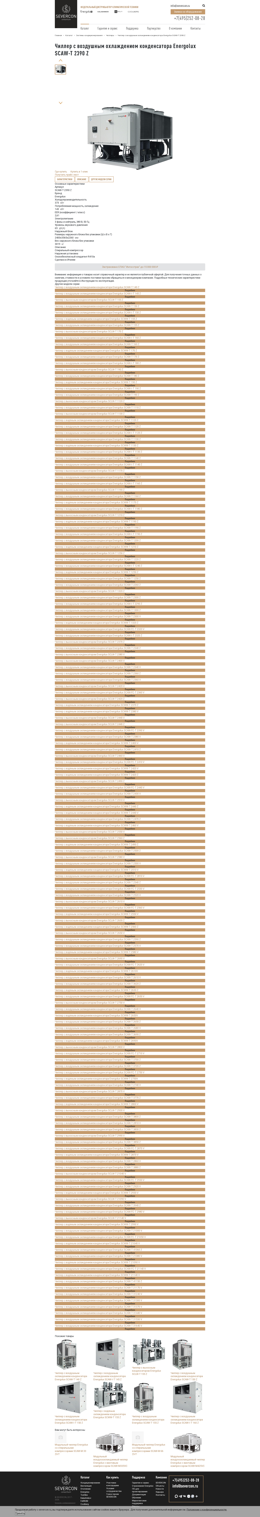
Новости (160, 1489)
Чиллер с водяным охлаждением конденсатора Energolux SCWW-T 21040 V (97, 1243)
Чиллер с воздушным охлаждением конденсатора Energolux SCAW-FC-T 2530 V (99, 888)
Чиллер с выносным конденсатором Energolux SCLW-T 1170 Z (90, 470)
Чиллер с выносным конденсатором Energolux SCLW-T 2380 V (90, 654)
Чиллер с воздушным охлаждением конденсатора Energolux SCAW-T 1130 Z (98, 439)
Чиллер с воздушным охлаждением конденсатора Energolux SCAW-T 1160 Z (98, 496)
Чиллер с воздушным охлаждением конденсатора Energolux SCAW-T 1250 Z (98, 578)
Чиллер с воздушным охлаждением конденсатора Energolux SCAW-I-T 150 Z (98, 312)
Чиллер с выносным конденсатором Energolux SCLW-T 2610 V (90, 901)
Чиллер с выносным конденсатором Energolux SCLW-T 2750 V (90, 1002)
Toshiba (84, 1495)
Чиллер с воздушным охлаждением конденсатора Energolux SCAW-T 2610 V (98, 977)
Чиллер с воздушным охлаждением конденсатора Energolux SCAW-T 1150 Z (98, 477)
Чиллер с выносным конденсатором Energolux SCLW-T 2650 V (90, 933)
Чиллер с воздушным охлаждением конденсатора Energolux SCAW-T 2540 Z (98, 882)
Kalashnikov (86, 1498)
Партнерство (153, 28)
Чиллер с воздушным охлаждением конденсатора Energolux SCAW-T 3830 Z (98, 1129)
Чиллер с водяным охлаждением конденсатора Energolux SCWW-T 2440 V (96, 812)
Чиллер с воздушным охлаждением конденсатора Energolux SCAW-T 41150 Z (98, 1281)
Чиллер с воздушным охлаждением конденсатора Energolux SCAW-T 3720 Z (98, 1066)
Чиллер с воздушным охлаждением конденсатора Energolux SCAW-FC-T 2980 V (99, 1211)
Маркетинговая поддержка (139, 1502)
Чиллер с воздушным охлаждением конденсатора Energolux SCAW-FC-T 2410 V (99, 762)
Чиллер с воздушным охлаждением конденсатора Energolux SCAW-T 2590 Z (98, 939)
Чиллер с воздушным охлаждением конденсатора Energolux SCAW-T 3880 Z (98, 1167)
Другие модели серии (101, 179)
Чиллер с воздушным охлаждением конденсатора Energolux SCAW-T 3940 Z (98, 1205)
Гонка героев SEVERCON (112, 1495)
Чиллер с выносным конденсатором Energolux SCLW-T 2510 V (90, 800)
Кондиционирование (90, 1483)
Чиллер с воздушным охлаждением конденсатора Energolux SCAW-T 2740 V (98, 1085)
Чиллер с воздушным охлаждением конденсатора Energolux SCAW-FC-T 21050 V (100, 1237)
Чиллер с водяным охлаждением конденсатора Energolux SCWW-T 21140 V (97, 1275)
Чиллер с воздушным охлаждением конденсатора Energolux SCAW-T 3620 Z (98, 983)
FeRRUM (84, 1501)
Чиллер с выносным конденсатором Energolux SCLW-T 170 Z (89, 331)
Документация (139, 1494)
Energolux (85, 1492)
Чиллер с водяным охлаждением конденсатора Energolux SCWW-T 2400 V (96, 743)
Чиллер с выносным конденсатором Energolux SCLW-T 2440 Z (90, 724)
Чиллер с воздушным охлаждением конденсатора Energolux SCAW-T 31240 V (98, 1294)
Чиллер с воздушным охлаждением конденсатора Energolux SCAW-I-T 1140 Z (98, 464)
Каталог (85, 28)
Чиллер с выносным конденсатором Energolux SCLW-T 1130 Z (90, 413)
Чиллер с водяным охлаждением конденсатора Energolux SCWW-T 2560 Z (96, 926)
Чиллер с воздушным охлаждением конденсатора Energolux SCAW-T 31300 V (98, 1300)
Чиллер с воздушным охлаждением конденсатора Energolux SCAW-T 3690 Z (98, 1034)
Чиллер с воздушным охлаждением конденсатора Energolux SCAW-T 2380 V (98, 736)
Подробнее (130, 290)
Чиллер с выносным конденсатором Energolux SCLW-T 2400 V (90, 660)
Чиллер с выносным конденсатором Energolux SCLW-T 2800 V (90, 1047)
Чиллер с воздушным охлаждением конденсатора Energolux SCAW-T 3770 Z (98, 1097)
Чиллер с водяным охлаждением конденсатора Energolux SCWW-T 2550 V (96, 914)
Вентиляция (86, 1486)
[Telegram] (180, 1495)
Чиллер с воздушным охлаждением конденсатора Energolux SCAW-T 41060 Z (98, 1249)
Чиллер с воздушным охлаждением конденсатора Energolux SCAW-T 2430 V (98, 793)
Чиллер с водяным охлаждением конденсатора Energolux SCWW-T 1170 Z (96, 502)
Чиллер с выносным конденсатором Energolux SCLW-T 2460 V (90, 755)
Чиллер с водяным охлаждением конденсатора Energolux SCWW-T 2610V (96, 971)
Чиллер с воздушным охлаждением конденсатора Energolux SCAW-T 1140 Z (98, 458)
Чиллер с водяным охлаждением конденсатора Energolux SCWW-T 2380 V (96, 711)
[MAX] (176, 1495)
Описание (81, 179)
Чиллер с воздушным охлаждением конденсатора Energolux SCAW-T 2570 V (98, 945)
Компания (161, 1477)
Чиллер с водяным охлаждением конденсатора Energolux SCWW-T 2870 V (96, 1154)
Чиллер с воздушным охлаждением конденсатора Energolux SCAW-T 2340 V (98, 667)
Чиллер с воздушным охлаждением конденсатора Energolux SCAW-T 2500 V (98, 863)
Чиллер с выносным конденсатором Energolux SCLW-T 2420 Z (90, 698)
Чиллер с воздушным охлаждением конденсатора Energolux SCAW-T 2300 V (98, 616)
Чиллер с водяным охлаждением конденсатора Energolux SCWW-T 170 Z (96, 350)
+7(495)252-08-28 (189, 18)
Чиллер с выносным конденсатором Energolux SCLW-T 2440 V (90, 717)
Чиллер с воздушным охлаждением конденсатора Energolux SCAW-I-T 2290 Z (98, 603)
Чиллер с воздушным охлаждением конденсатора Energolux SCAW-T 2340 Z (98, 648)
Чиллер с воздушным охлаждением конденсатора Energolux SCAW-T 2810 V (98, 1123)
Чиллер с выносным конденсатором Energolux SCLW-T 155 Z (89, 299)
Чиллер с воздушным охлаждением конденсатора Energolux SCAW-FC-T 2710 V (99, 1053)
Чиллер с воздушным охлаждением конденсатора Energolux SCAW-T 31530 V (98, 1319)
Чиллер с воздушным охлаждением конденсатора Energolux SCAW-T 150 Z (97, 306)
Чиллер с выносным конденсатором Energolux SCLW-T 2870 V (90, 1091)
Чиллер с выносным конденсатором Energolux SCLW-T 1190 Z (90, 489)
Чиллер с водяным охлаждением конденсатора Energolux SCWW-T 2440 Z (96, 806)
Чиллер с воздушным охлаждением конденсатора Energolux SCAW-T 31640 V (98, 1325)
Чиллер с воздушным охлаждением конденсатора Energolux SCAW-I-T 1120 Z (98, 432)
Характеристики (64, 179)
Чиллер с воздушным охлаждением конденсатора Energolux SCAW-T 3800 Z (98, 1116)
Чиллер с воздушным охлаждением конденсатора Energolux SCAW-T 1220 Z (98, 559)
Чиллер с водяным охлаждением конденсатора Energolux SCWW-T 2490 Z (96, 844)
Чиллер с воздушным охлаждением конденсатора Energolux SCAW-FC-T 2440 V (99, 787)
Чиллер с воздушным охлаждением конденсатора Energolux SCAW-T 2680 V (98, 1028)
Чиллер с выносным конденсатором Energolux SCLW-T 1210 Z (90, 515)
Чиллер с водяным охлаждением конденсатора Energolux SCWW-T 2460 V (96, 825)
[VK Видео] (188, 1495)
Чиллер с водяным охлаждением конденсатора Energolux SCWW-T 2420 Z (96, 774)
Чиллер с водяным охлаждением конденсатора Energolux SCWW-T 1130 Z (96, 445)
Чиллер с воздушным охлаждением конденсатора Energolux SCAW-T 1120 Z (98, 426)
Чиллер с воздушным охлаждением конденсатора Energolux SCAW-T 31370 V (98, 1306)
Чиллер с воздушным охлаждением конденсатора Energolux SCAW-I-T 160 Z (98, 337)
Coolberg (85, 1504)
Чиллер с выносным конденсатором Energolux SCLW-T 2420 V (90, 686)
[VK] (184, 1495)
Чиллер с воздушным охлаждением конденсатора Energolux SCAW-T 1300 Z (98, 610)
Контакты (196, 28)
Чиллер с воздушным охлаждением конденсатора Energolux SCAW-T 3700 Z (98, 1059)
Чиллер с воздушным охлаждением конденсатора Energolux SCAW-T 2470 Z (98, 819)
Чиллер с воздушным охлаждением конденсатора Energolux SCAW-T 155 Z (97, 325)
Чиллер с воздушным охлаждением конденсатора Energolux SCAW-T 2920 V (98, 1186)
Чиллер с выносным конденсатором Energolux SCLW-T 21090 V (90, 1199)
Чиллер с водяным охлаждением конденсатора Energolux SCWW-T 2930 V (96, 1192)
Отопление (86, 1489)
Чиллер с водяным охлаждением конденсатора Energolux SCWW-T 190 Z (96, 382)
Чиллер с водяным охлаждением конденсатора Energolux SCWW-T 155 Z (96, 318)
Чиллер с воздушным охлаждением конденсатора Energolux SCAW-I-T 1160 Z (98, 483)
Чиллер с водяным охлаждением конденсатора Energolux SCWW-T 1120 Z (96, 420)
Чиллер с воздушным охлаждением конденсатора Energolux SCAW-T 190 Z (97, 394)
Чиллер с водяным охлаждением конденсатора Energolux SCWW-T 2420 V (96, 768)
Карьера (160, 1492)
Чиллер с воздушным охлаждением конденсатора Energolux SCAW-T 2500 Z (98, 850)
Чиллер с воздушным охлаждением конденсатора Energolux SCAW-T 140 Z (97, 287)
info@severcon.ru (180, 5)
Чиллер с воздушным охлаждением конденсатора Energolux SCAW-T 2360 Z (98, 673)
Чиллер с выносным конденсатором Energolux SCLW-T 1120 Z (90, 401)
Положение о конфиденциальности (65, 1503)
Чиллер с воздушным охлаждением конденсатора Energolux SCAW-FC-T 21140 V (100, 1268)
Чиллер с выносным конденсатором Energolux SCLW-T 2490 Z (90, 781)
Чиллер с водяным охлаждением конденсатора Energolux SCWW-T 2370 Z (96, 705)
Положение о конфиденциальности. (121, 1511)
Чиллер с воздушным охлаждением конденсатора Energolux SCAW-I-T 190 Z (98, 388)
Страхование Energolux (142, 1486)
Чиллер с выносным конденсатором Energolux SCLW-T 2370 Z (90, 641)
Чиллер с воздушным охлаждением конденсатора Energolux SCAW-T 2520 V (98, 895)
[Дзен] (196, 1495)
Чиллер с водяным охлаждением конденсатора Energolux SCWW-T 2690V (96, 1040)
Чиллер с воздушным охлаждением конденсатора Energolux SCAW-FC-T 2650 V (99, 996)
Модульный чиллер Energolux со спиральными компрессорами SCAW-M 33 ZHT (71, 1449)
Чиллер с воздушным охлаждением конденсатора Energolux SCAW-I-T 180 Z (98, 363)
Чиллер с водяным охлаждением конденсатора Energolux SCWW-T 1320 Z (96, 622)
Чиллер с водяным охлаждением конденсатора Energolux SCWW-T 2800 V (96, 1104)
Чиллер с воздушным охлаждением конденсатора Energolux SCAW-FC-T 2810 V (99, 876)
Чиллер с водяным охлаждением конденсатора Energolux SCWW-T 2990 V (96, 1224)
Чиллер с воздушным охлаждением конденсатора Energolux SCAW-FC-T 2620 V (99, 964)
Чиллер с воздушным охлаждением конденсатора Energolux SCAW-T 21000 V (98, 1230)
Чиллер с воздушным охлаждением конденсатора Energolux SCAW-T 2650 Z (98, 1021)
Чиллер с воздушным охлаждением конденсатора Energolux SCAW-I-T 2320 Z (98, 635)
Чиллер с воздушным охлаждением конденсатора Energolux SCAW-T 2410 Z (98, 749)
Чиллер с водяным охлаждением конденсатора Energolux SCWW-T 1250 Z (96, 572)
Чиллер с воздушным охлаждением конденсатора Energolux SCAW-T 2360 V (98, 679)
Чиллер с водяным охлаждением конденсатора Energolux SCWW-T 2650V (96, 1015)
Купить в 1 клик (79, 171)
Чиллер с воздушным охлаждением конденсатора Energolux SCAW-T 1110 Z (98, 407)
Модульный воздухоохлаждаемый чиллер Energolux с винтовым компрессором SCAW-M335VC (110, 1461)
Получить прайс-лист (67, 174)
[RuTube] (192, 1495)
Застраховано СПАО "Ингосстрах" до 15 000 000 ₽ (130, 266)
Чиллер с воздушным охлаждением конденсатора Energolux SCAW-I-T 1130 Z (98, 451)
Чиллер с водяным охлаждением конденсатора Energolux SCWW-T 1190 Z (96, 521)
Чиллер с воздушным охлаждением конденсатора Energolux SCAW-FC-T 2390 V (99, 730)
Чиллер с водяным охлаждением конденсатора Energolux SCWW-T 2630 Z (96, 990)
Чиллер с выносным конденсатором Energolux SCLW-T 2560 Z (90, 838)
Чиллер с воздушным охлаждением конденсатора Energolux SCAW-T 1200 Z (98, 540)
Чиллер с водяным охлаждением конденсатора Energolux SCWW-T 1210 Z (96, 546)
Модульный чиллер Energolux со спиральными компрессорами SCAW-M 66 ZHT (148, 1449)
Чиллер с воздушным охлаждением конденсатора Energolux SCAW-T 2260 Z (98, 584)
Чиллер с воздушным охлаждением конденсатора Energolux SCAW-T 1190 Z (98, 527)
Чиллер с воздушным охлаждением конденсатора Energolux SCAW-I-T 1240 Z (98, 565)
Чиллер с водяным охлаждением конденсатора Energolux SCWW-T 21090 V (97, 1262)
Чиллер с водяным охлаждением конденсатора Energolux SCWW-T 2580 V (96, 952)
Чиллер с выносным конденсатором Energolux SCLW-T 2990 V (90, 1135)
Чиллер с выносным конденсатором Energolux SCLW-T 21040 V (90, 1173)
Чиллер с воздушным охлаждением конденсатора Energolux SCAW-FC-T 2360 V (99, 692)
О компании (175, 28)
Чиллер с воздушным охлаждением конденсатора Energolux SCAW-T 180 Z (97, 375)
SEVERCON (161, 1483)
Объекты (160, 1486)
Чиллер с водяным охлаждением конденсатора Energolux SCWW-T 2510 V (96, 869)
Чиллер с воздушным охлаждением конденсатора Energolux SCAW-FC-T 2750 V (99, 1072)
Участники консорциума (112, 1484)
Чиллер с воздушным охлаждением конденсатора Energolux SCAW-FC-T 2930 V (99, 1180)
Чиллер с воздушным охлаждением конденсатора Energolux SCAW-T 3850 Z (98, 1142)
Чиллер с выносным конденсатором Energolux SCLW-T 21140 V (90, 1218)
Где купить (61, 171)
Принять (20, 1513)
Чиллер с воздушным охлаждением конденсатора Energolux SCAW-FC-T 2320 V (99, 629)
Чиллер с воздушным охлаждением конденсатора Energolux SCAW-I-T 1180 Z (98, 508)
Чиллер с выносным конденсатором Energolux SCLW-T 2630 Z (90, 920)
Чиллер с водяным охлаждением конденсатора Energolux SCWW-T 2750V (96, 1078)
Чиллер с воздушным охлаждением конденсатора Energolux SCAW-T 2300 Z (98, 597)
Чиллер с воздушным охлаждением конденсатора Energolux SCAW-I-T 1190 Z (98, 534)
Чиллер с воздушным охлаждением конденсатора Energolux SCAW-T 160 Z (97, 344)
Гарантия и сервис (107, 28)
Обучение (136, 1497)
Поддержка (132, 28)
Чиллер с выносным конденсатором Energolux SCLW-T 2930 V (90, 1110)
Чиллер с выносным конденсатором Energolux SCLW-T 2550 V (90, 831)
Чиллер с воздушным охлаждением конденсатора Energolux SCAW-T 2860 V (98, 1161)
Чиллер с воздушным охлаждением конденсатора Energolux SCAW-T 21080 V (98, 1256)
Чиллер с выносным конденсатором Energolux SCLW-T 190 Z (89, 369)
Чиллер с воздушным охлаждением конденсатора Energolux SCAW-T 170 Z (97, 356)
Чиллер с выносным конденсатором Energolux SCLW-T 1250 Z (90, 553)
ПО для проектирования (139, 1490)
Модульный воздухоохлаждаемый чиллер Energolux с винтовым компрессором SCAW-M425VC (188, 1461)
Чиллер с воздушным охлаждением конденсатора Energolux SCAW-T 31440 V (98, 1313)
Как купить (112, 1477)
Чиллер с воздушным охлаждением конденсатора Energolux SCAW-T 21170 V (98, 1287)
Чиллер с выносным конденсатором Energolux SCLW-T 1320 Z (90, 591)
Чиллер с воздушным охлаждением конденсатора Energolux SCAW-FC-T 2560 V (99, 907)
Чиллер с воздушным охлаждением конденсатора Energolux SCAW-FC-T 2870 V (99, 1148)
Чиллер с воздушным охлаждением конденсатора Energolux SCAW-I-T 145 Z (98, 293)
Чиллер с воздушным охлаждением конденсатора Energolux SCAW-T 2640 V (98, 1009)
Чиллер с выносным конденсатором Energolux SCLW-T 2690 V (90, 958)
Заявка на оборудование (188, 11)
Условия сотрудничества (113, 1489)
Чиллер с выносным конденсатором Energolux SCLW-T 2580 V (90, 857)
